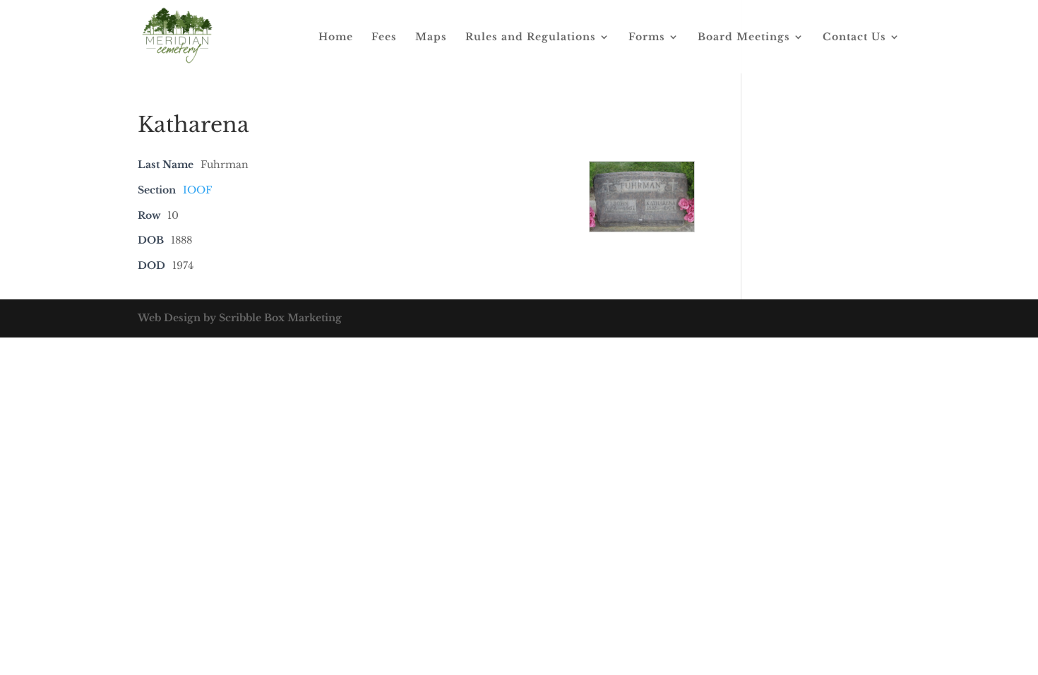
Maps (431, 37)
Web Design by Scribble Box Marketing (240, 317)
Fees (384, 37)
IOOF (197, 190)
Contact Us (854, 37)
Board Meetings (744, 37)
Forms (646, 37)
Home (335, 37)
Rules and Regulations (530, 37)
